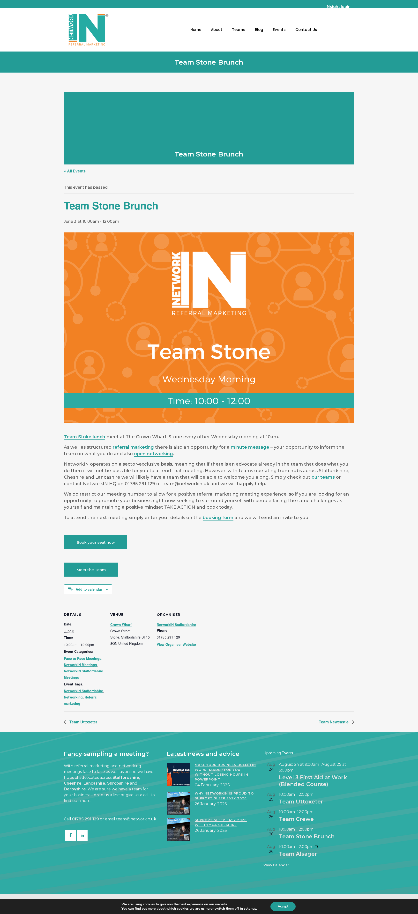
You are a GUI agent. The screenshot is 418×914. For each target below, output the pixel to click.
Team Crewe (296, 819)
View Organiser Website (176, 644)
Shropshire (118, 783)
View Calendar (276, 865)
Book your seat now (95, 542)
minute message (250, 447)
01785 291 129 (85, 819)
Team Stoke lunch (84, 436)
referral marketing (133, 447)
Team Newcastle (334, 722)
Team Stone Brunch (307, 836)
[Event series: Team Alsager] (316, 846)
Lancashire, (94, 783)
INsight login (338, 6)
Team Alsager (298, 854)
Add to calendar (89, 589)
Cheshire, (73, 783)
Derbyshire (75, 789)
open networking (153, 453)
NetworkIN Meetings (80, 664)
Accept (283, 906)
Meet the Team (91, 569)
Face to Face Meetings (82, 658)
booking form (218, 517)
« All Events (75, 171)
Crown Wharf (121, 624)
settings (250, 909)
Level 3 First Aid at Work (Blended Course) (313, 781)
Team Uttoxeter (82, 722)
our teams (323, 477)
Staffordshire (125, 777)
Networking (73, 697)
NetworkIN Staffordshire (83, 690)
